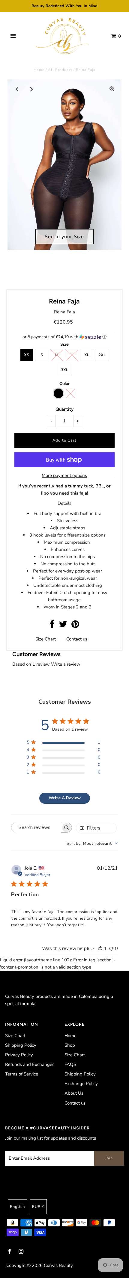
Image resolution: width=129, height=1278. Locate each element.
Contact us (76, 639)
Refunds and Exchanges (29, 1064)
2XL (102, 355)
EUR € (38, 1206)
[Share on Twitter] (63, 626)
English (17, 1206)
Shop (69, 1045)
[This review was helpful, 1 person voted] (100, 948)
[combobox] (92, 843)
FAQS (70, 1064)
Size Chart (45, 639)
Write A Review (65, 798)
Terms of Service (21, 1074)
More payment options (64, 475)
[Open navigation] (13, 36)
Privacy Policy (19, 1055)
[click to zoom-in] (111, 89)
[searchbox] (36, 828)
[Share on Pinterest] (75, 626)
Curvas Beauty (58, 1265)
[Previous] (17, 89)
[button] (64, 337)
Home (39, 69)
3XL (64, 370)
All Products (60, 69)
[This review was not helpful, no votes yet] (111, 948)
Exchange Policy (81, 1084)
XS (26, 355)
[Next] (31, 89)
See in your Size (64, 236)
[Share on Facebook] (52, 626)
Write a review (65, 664)
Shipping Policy (20, 1045)
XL (86, 355)
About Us (73, 1093)
